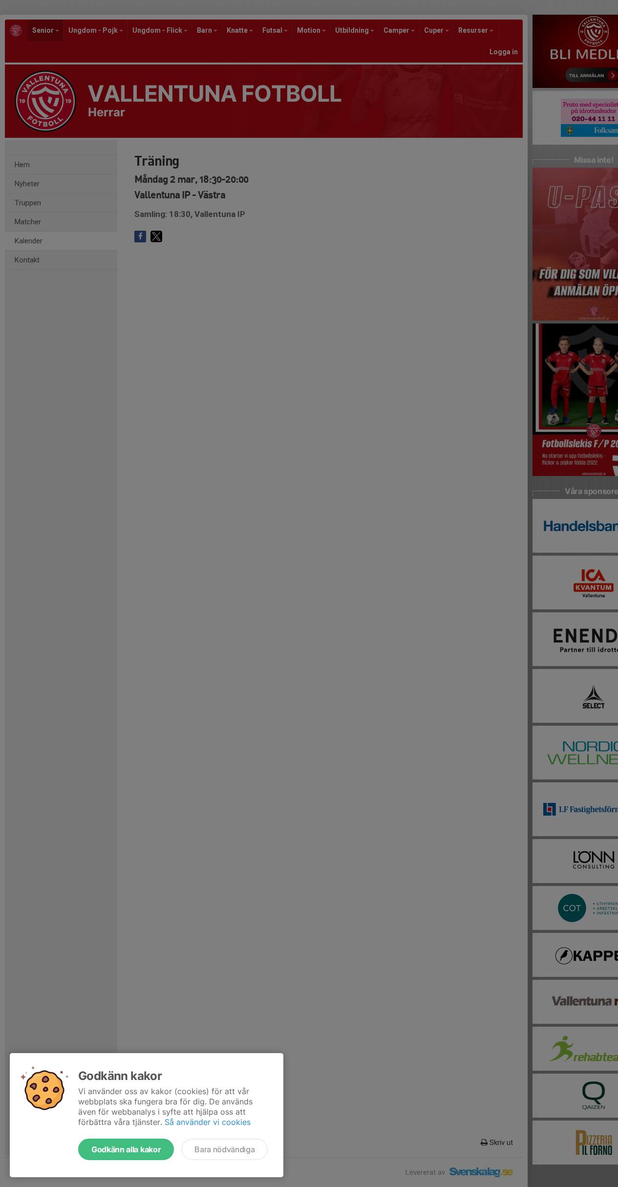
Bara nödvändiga (224, 1149)
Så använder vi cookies (208, 1122)
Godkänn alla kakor (126, 1149)
